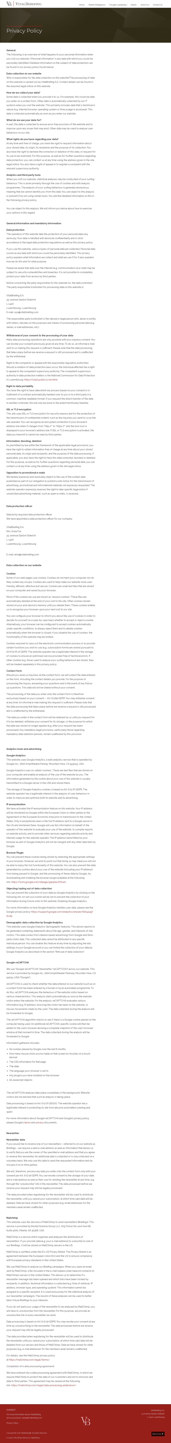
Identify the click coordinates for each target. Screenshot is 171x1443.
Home (81, 5)
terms (27, 1122)
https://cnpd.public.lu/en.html (40, 379)
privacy (40, 1122)
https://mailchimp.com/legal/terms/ (29, 1359)
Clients (133, 5)
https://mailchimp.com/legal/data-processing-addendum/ (43, 1385)
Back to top (157, 1434)
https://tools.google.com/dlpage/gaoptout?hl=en (38, 882)
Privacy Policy (12, 1423)
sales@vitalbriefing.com (32, 1418)
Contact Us (158, 5)
